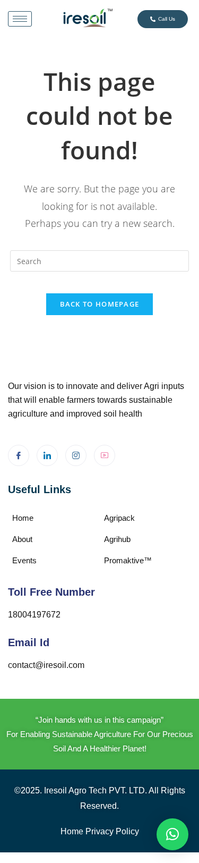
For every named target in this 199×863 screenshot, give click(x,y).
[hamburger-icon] (20, 19)
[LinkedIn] (47, 455)
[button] (172, 834)
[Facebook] (18, 455)
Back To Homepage (100, 304)
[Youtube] (104, 455)
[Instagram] (75, 455)
